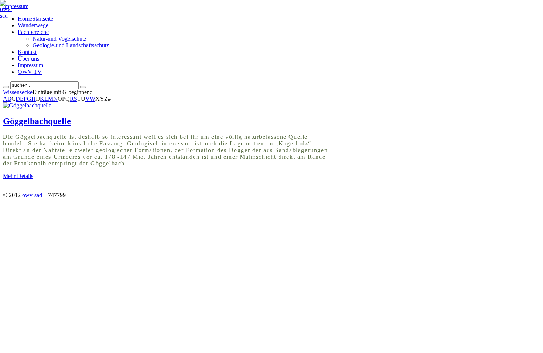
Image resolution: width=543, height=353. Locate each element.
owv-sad (32, 195)
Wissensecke (18, 92)
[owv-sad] (6, 16)
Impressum (15, 6)
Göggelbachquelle (37, 121)
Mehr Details (18, 176)
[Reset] (83, 87)
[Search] (6, 87)
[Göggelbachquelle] (27, 105)
